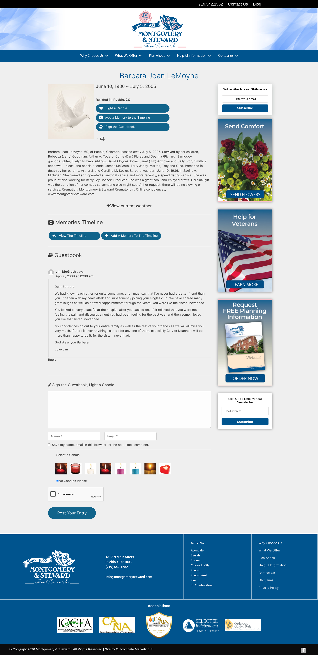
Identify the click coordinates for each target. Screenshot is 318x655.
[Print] (102, 139)
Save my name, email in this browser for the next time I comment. (100, 445)
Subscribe (245, 108)
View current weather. (131, 205)
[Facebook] (303, 650)
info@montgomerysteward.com (128, 577)
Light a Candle (116, 108)
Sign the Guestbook (120, 127)
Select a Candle (68, 455)
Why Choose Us (270, 543)
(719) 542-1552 (116, 567)
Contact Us (267, 573)
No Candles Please (73, 481)
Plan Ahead (267, 558)
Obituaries (266, 580)
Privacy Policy (269, 588)
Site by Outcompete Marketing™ (129, 649)
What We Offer (269, 550)
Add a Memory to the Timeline (127, 117)
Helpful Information (273, 565)
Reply (52, 359)
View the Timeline (72, 235)
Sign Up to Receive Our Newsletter (245, 400)
